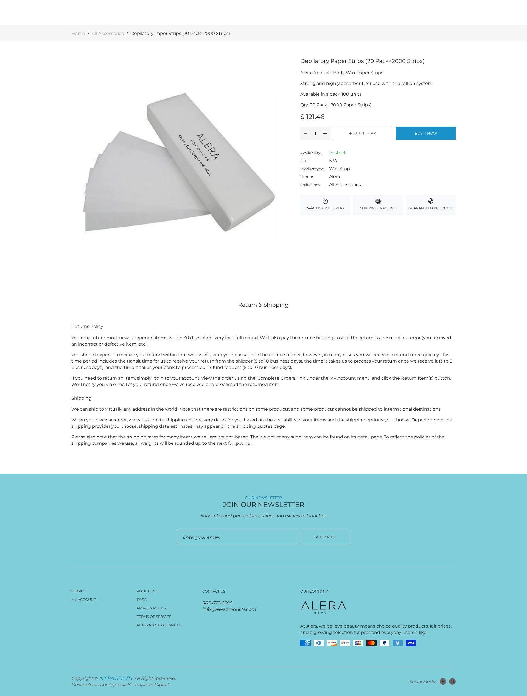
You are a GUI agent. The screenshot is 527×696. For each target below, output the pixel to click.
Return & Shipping (263, 305)
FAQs (142, 599)
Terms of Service (154, 616)
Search (78, 591)
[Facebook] (443, 681)
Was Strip (339, 168)
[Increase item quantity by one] (325, 133)
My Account (83, 599)
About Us (146, 591)
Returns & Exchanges (159, 625)
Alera (334, 176)
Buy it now (426, 133)
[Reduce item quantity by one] (306, 133)
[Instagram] (452, 681)
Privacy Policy (152, 608)
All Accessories (345, 184)
